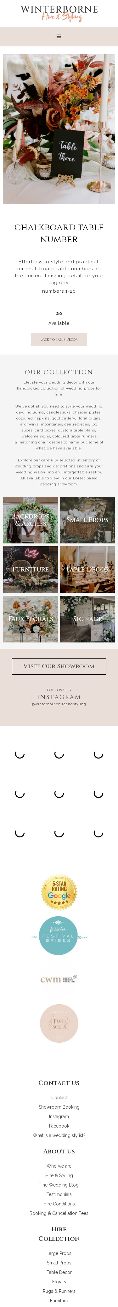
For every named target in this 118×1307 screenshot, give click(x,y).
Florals (59, 1281)
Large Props (59, 1253)
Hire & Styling (59, 1175)
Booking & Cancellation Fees (59, 1213)
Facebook (59, 1125)
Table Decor (59, 1272)
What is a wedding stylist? (59, 1135)
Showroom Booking (59, 1107)
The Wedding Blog (59, 1184)
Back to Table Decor (59, 339)
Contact (59, 1097)
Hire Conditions (59, 1203)
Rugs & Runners (59, 1291)
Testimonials (59, 1194)
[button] (59, 36)
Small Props (59, 1262)
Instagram (59, 1116)
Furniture (59, 1300)
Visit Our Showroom (59, 666)
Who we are (59, 1166)
